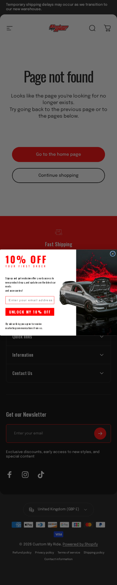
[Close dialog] (112, 253)
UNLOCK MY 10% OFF (30, 311)
